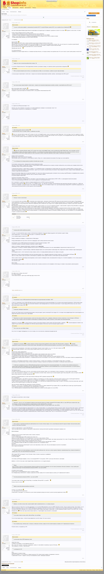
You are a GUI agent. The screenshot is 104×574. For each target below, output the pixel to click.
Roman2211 (94, 55)
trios (3, 279)
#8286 (83, 188)
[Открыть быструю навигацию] (84, 11)
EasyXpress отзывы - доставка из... (95, 45)
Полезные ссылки (95, 26)
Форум (9, 7)
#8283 (83, 99)
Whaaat (3, 66)
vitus (93, 43)
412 (17, 561)
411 (16, 561)
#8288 (83, 266)
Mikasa (93, 58)
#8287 (83, 222)
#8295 (83, 558)
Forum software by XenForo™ (9, 571)
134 (9, 281)
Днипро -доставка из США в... (94, 40)
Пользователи (15, 7)
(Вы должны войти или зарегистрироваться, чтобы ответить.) (75, 561)
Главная (5, 7)
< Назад (9, 561)
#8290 (83, 334)
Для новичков (28, 7)
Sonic (93, 49)
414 (20, 561)
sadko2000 (16, 290)
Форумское (89, 26)
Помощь (34, 7)
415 (22, 561)
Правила (21, 7)
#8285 (83, 141)
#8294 (83, 530)
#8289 (83, 288)
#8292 (83, 414)
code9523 (94, 52)
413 (19, 561)
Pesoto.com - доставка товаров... (94, 57)
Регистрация (94, 13)
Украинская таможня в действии (94, 54)
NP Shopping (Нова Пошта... (94, 51)
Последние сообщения (5, 9)
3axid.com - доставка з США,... (94, 48)
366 (9, 69)
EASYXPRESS (94, 46)
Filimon (13, 290)
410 (14, 561)
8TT (2, 30)
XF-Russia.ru (6, 572)
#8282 (83, 77)
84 (9, 33)
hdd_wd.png (18, 216)
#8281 (83, 54)
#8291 (83, 390)
